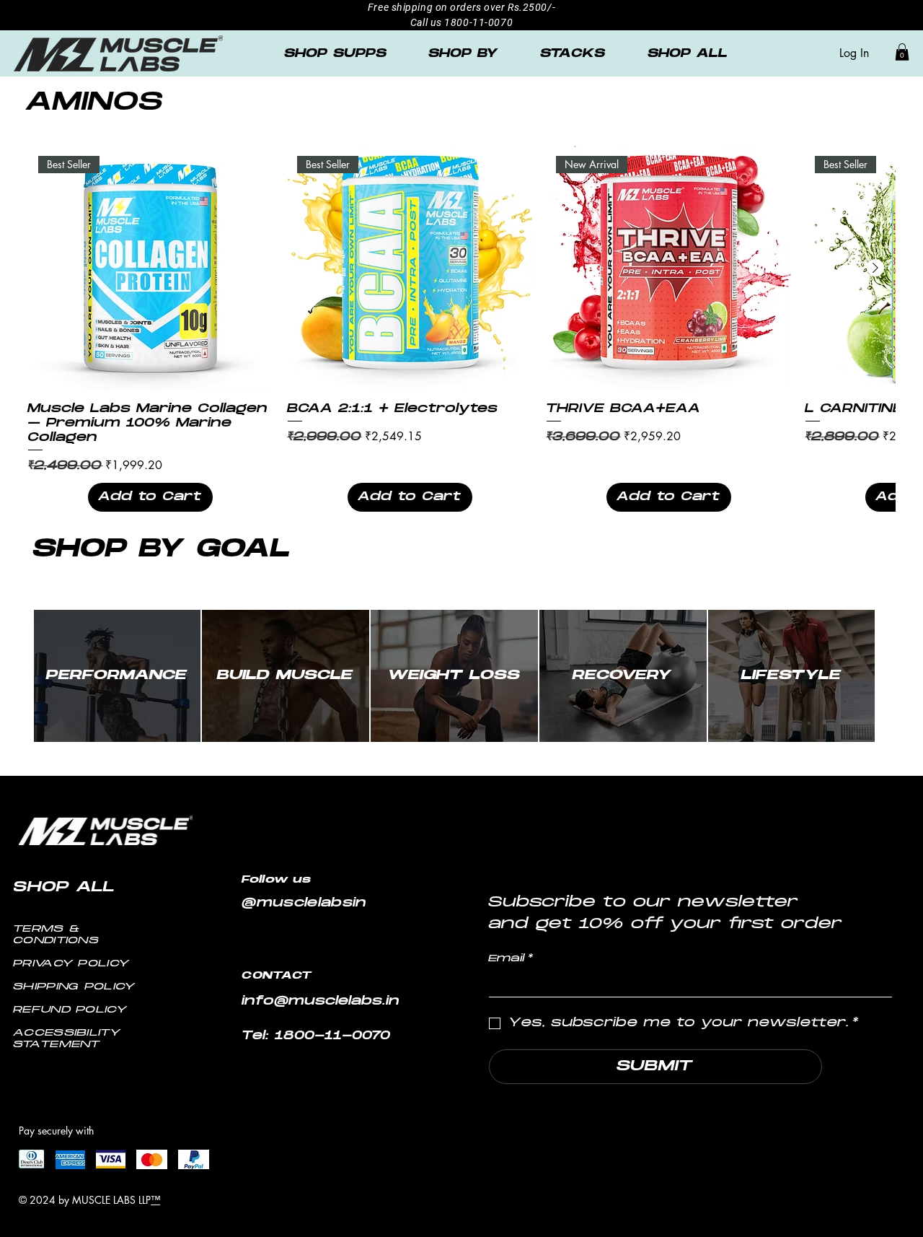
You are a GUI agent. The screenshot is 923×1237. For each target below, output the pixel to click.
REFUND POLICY (71, 1010)
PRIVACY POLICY (72, 963)
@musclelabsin (304, 903)
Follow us (279, 880)
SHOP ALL (64, 888)
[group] (461, 328)
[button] (902, 52)
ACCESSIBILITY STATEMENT (67, 1039)
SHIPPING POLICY (75, 987)
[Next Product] (875, 267)
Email (511, 958)
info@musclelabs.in (321, 1001)
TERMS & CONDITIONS (57, 935)
